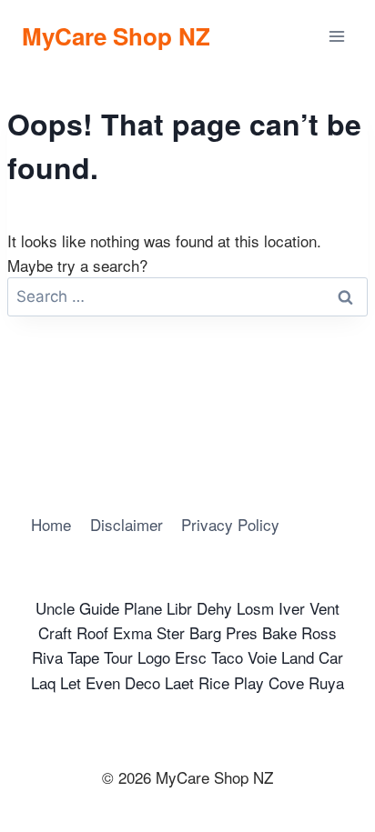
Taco (227, 657)
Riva (47, 657)
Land (297, 657)
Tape (83, 657)
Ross (319, 632)
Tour (118, 657)
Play (249, 682)
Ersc (191, 657)
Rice (213, 682)
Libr (179, 607)
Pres (242, 632)
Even (103, 682)
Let (70, 682)
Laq (43, 682)
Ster (171, 632)
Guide (99, 607)
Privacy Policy (230, 524)
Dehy (214, 607)
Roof (92, 632)
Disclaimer (126, 524)
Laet (179, 682)
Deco (142, 682)
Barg (205, 632)
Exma (132, 632)
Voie (262, 657)
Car (331, 657)
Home (51, 524)
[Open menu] (336, 36)
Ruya (326, 682)
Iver (292, 607)
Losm (255, 607)
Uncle (55, 607)
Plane (143, 607)
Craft (55, 632)
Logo (153, 657)
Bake (279, 632)
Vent (324, 607)
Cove (286, 682)
